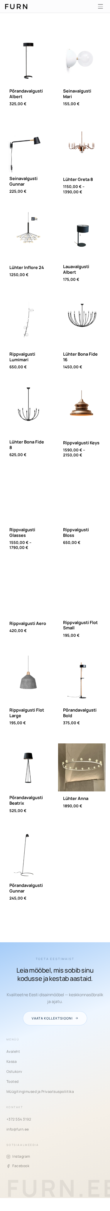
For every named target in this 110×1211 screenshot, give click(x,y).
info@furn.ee (17, 1129)
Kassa (11, 1061)
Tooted (12, 1081)
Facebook (20, 1165)
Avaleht (13, 1051)
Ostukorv (14, 1071)
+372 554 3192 (18, 1119)
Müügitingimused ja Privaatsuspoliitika (40, 1091)
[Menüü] (100, 6)
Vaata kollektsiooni (52, 1018)
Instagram (21, 1156)
